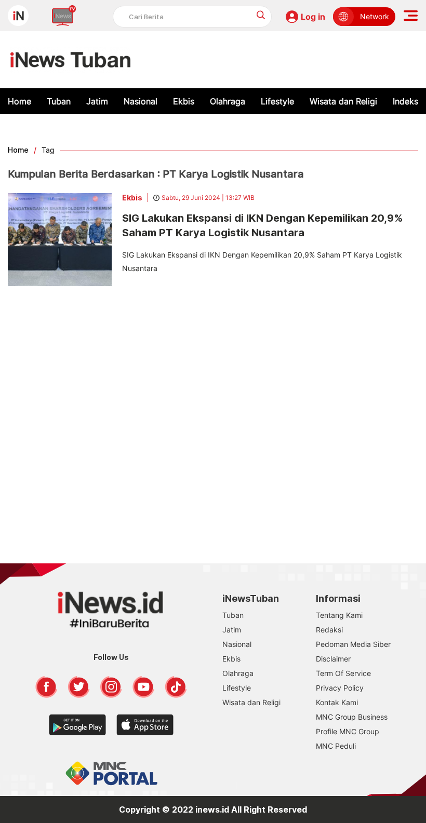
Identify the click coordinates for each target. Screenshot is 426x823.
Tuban (59, 101)
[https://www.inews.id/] (70, 59)
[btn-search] (261, 15)
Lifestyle (277, 101)
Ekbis (183, 101)
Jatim (97, 101)
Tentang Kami (339, 615)
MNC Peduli (336, 745)
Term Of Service (343, 673)
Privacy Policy (340, 687)
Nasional (140, 101)
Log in (313, 16)
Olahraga (227, 101)
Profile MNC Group (347, 731)
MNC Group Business (352, 716)
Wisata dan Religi (343, 101)
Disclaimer (333, 658)
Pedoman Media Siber (353, 644)
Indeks (405, 101)
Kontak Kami (337, 702)
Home (19, 101)
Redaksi (329, 629)
